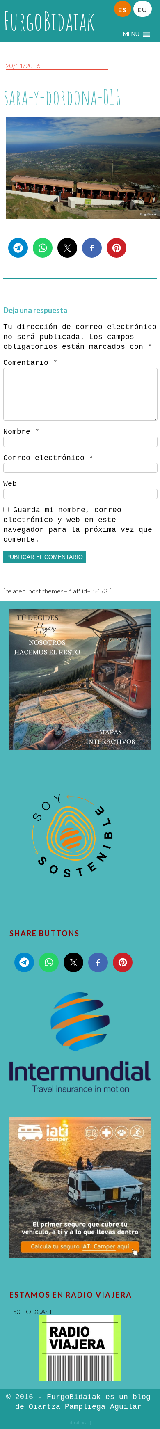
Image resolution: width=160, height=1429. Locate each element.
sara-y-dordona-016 (62, 97)
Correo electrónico (48, 458)
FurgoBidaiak (49, 21)
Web (10, 484)
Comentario (30, 363)
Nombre (21, 432)
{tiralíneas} (80, 1422)
